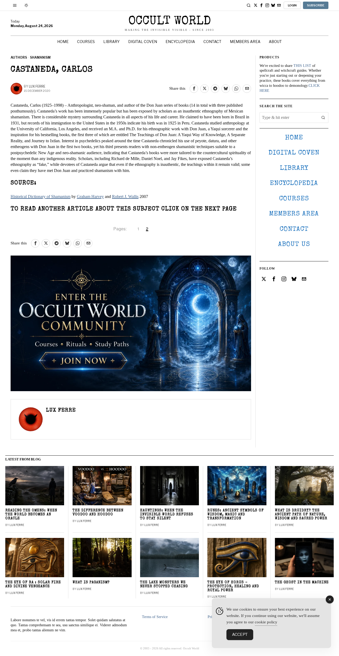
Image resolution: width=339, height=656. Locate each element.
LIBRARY (294, 168)
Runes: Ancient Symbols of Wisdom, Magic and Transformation (235, 514)
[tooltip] (255, 5)
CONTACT (294, 229)
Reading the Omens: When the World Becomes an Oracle (31, 514)
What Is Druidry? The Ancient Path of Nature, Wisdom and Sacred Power (301, 514)
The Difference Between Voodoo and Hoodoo (98, 512)
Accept (240, 634)
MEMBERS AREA (294, 214)
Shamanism (40, 57)
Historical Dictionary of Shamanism (40, 196)
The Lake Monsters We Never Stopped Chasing (164, 584)
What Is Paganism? (91, 582)
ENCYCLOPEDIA (294, 183)
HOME (294, 138)
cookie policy (266, 622)
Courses (294, 199)
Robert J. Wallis (125, 196)
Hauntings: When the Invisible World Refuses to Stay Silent (166, 514)
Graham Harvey (90, 196)
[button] (323, 117)
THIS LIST (302, 66)
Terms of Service (155, 617)
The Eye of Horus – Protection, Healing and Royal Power (233, 586)
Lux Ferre (37, 86)
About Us (294, 244)
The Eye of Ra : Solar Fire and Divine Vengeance (33, 584)
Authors (19, 57)
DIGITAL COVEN (294, 153)
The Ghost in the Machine (302, 582)
